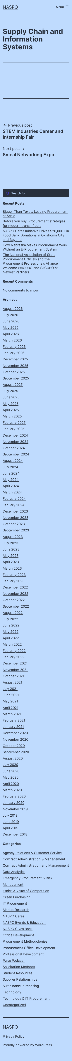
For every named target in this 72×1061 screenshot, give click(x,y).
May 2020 (10, 777)
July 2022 (10, 619)
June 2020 (11, 771)
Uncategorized (14, 1005)
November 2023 (15, 518)
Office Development (18, 935)
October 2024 (14, 448)
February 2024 (14, 498)
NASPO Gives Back (17, 929)
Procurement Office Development (29, 948)
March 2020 (12, 790)
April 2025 (11, 410)
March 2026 (12, 340)
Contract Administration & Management (34, 859)
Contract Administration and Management (36, 865)
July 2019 (10, 815)
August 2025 (13, 385)
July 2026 (10, 315)
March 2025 (12, 416)
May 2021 (10, 701)
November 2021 (15, 670)
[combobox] (36, 193)
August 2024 (13, 460)
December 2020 (15, 733)
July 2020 (10, 765)
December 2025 (15, 359)
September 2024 (16, 454)
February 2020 (14, 796)
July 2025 (10, 391)
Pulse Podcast (14, 960)
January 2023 (13, 581)
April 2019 (10, 828)
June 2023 (11, 549)
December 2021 (15, 663)
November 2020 (15, 739)
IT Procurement (15, 903)
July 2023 (10, 543)
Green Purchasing (16, 897)
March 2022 (12, 644)
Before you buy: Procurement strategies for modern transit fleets (34, 223)
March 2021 (12, 714)
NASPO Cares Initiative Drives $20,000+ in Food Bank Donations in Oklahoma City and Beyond (36, 235)
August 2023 (13, 537)
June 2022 (11, 625)
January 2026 (13, 353)
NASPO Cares (13, 916)
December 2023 (15, 511)
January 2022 (13, 657)
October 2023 (14, 524)
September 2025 (16, 378)
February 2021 (14, 720)
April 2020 (11, 784)
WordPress (43, 1045)
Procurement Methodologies (25, 941)
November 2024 (15, 442)
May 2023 (10, 556)
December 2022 (15, 587)
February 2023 (14, 575)
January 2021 (13, 727)
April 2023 (11, 562)
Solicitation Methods (19, 967)
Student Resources (17, 973)
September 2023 (16, 530)
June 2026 (11, 321)
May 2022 (10, 632)
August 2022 (13, 613)
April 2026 (11, 334)
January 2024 (14, 505)
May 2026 (10, 327)
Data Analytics (14, 872)
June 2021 (11, 695)
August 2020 (13, 758)
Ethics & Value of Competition (26, 891)
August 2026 (13, 309)
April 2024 (11, 486)
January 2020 (13, 803)
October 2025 (14, 372)
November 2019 (15, 809)
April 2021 (10, 708)
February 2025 (14, 423)
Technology (12, 992)
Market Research (16, 910)
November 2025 (15, 366)
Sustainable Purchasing (21, 986)
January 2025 (13, 429)
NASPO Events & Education (24, 922)
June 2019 (11, 822)
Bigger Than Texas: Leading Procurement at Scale (35, 214)
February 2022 (14, 651)
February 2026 (14, 347)
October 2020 (14, 746)
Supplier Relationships (20, 979)
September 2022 (16, 606)
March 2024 (12, 492)
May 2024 (11, 480)
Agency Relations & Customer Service (32, 853)
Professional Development (23, 954)
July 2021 (10, 689)
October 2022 (14, 600)
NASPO (10, 7)
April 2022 (11, 638)
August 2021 (12, 682)
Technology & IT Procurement (26, 998)
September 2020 (16, 752)
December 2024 (15, 435)
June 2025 (11, 397)
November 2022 (15, 594)
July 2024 (10, 467)
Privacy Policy (13, 1036)
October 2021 (13, 676)
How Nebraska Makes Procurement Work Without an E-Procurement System (35, 247)
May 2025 (10, 404)
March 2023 (12, 568)
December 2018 (15, 834)
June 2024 (11, 473)
